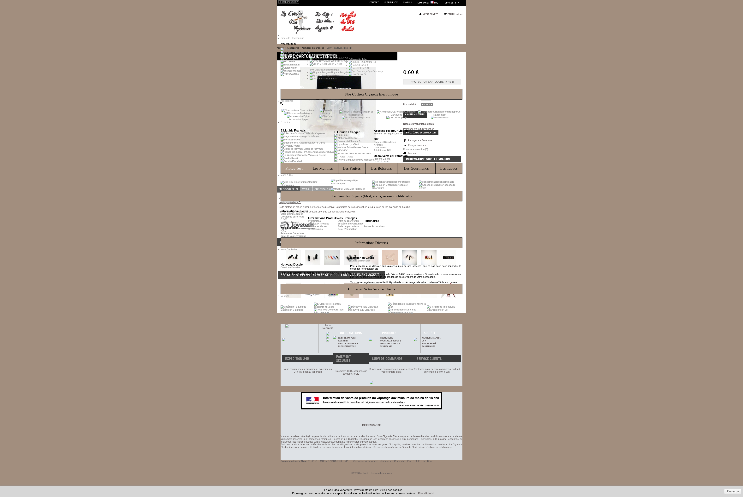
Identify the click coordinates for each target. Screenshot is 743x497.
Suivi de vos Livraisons (293, 236)
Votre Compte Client (292, 214)
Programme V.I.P (347, 346)
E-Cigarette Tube (358, 59)
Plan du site (391, 2)
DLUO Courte (381, 161)
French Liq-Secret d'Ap (321, 152)
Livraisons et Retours (292, 216)
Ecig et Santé (429, 343)
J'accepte (732, 491)
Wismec (297, 71)
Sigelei (294, 58)
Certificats (386, 346)
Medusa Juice (360, 147)
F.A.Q (283, 230)
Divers (445, 117)
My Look (363, 473)
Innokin (296, 64)
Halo (345, 135)
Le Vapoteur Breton (315, 155)
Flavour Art (356, 141)
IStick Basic (331, 78)
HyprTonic (354, 144)
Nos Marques (315, 229)
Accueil (280, 48)
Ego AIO (364, 68)
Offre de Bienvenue (348, 221)
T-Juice (349, 156)
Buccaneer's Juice (314, 142)
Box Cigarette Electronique (324, 69)
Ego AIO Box (332, 75)
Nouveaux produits (390, 340)
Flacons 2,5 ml (382, 158)
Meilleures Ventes (318, 226)
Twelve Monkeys (365, 159)
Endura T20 (370, 62)
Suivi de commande (348, 343)
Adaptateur (364, 117)
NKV (345, 150)
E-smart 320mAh (339, 57)
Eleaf (292, 61)
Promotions (314, 221)
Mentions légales (290, 222)
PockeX (364, 65)
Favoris (407, 2)
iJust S (362, 74)
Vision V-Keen (335, 64)
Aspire (294, 49)
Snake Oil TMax (363, 153)
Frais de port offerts (349, 226)
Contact (374, 2)
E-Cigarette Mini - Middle (323, 55)
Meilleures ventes (390, 343)
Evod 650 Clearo (339, 60)
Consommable (446, 182)
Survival (297, 161)
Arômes (378, 145)
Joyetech (299, 55)
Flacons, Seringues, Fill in (388, 133)
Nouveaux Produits (318, 223)
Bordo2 (296, 139)
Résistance (306, 113)
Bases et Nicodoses (385, 142)
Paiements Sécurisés (292, 233)
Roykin (295, 158)
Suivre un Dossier (360, 260)
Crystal (296, 145)
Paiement (343, 340)
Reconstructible (402, 182)
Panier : (452, 14)
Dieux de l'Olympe (314, 149)
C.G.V (284, 219)
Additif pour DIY (382, 150)
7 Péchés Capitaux (314, 133)
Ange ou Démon (310, 136)
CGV (424, 340)
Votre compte (430, 14)
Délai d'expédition (347, 229)
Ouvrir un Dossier (290, 267)
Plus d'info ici (426, 493)
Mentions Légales (431, 337)
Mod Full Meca (357, 189)
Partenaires (428, 346)
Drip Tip (402, 117)
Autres (295, 74)
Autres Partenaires (374, 226)
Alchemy (352, 138)
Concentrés (380, 147)
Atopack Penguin (340, 72)
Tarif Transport (347, 337)
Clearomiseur (307, 110)
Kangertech (303, 52)
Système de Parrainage (351, 223)
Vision (293, 67)
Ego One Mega (375, 71)
